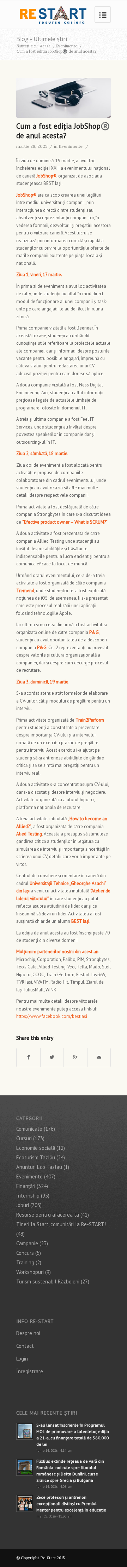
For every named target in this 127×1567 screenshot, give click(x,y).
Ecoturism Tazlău (35, 1157)
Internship (28, 1195)
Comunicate (29, 1128)
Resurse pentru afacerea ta (47, 1214)
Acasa (45, 45)
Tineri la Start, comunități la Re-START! (61, 1224)
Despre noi (28, 1333)
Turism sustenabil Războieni (47, 1281)
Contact (25, 1345)
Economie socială (35, 1147)
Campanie (27, 1243)
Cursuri (24, 1138)
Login (22, 1358)
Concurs (25, 1252)
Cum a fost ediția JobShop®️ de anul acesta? (63, 130)
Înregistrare (29, 1371)
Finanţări (25, 1186)
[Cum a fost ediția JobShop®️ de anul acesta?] (63, 98)
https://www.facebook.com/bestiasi (51, 1016)
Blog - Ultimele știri (41, 39)
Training (25, 1262)
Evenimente (66, 45)
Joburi (22, 1205)
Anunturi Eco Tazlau (39, 1167)
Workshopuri (30, 1272)
